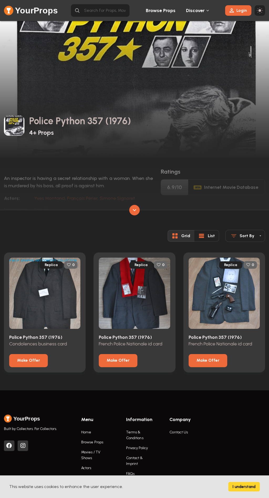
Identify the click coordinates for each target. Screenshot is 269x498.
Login (241, 10)
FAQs (130, 473)
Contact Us (178, 432)
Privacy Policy (137, 448)
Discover (195, 10)
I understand (244, 486)
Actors (86, 468)
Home (86, 432)
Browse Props (160, 10)
